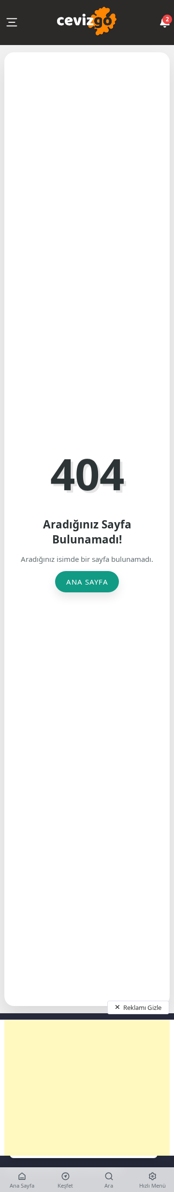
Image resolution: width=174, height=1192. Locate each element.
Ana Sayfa (87, 582)
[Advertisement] (86, 1088)
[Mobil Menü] (11, 22)
